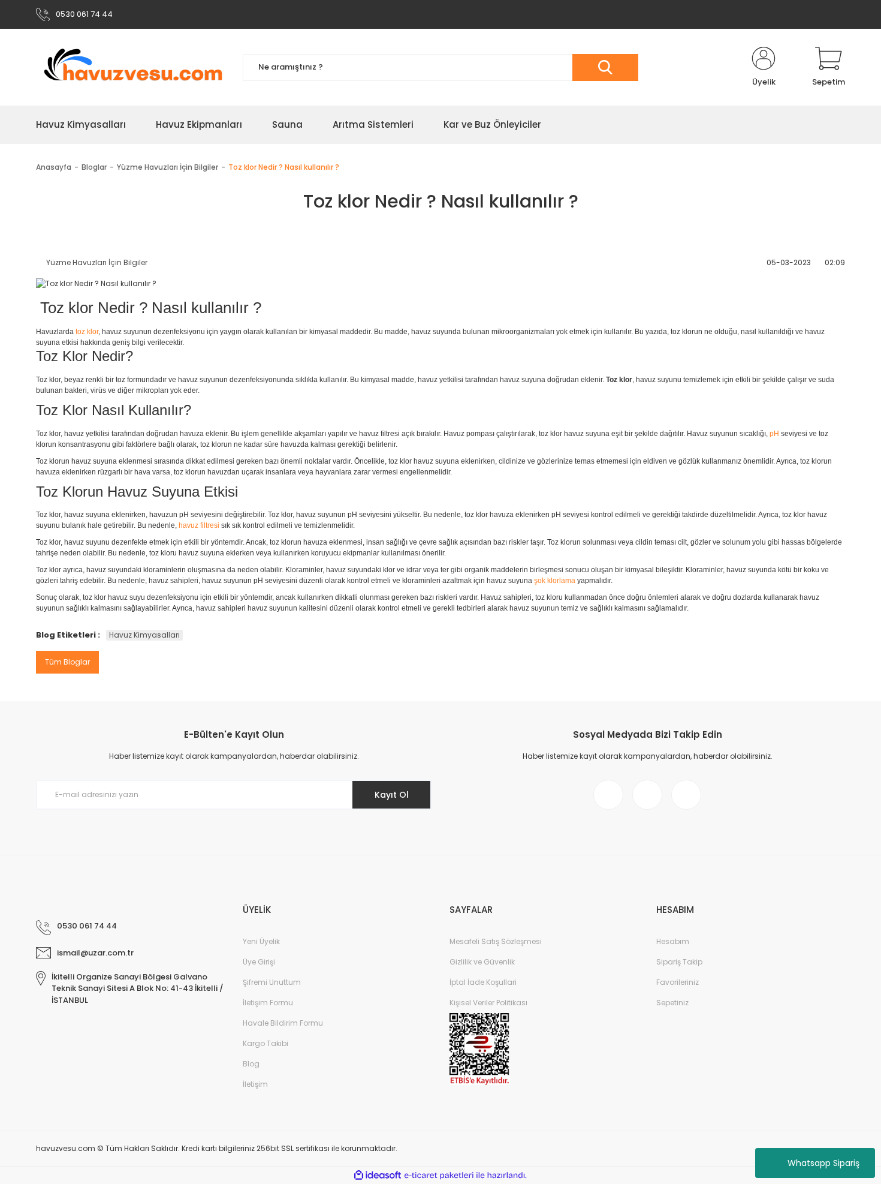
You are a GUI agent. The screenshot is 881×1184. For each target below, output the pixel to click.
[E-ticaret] (439, 1175)
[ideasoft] (378, 1175)
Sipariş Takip (679, 962)
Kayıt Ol (392, 795)
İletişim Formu (268, 1002)
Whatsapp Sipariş (823, 1163)
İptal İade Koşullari (483, 982)
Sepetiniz (672, 1002)
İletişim (255, 1084)
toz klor (87, 331)
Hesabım (672, 941)
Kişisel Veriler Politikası (488, 1002)
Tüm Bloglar (67, 662)
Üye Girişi (259, 962)
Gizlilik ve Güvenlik (482, 962)
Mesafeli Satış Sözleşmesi (495, 941)
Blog (251, 1064)
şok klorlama (554, 580)
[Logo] (130, 67)
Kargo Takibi (265, 1043)
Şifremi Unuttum (272, 982)
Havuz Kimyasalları (144, 635)
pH (774, 433)
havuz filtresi (199, 525)
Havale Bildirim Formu (283, 1023)
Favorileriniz (677, 982)
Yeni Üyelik (261, 941)
